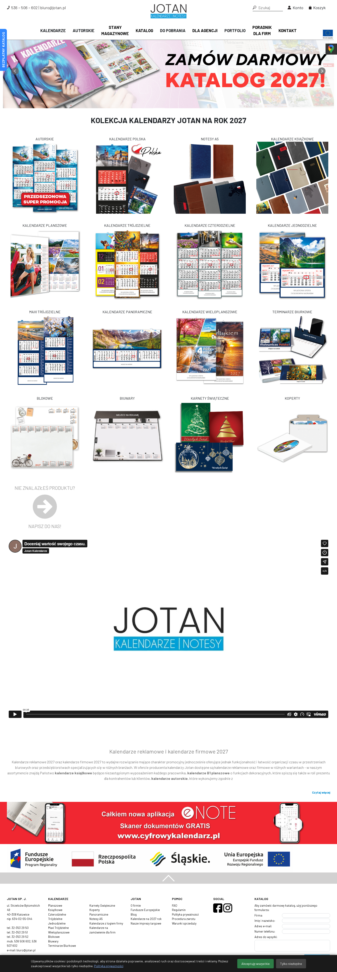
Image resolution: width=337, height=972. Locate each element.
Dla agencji (205, 30)
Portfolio (235, 30)
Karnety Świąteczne (210, 398)
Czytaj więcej (321, 792)
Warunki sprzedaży (184, 923)
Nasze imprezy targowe (146, 923)
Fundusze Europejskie (145, 910)
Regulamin (179, 910)
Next (322, 71)
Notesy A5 (210, 139)
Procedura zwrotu (183, 919)
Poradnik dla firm (262, 30)
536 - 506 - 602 (24, 7)
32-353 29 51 (19, 932)
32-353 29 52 (19, 937)
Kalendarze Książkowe (292, 139)
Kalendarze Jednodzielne (292, 225)
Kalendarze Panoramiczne (127, 312)
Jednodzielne (57, 923)
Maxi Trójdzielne (45, 312)
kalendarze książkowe (73, 773)
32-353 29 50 (20, 928)
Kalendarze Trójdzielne (127, 225)
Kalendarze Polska (127, 139)
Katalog (144, 30)
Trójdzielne (55, 919)
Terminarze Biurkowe (292, 312)
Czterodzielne (57, 914)
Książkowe (55, 910)
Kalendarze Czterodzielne (210, 225)
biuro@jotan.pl (53, 7)
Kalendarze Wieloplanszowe (209, 312)
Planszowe (55, 905)
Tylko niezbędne (291, 964)
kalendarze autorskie (169, 778)
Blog (134, 914)
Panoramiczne (98, 914)
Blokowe (45, 398)
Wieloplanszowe (58, 932)
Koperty (292, 398)
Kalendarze (53, 30)
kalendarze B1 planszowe (208, 773)
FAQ (174, 905)
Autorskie (83, 30)
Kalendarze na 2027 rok (146, 919)
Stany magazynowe (115, 30)
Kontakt (288, 30)
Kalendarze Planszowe (44, 225)
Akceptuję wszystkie (255, 964)
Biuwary (127, 398)
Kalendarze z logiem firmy (106, 923)
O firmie (136, 905)
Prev (15, 71)
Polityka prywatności (185, 914)
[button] (254, 7)
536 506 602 (22, 941)
